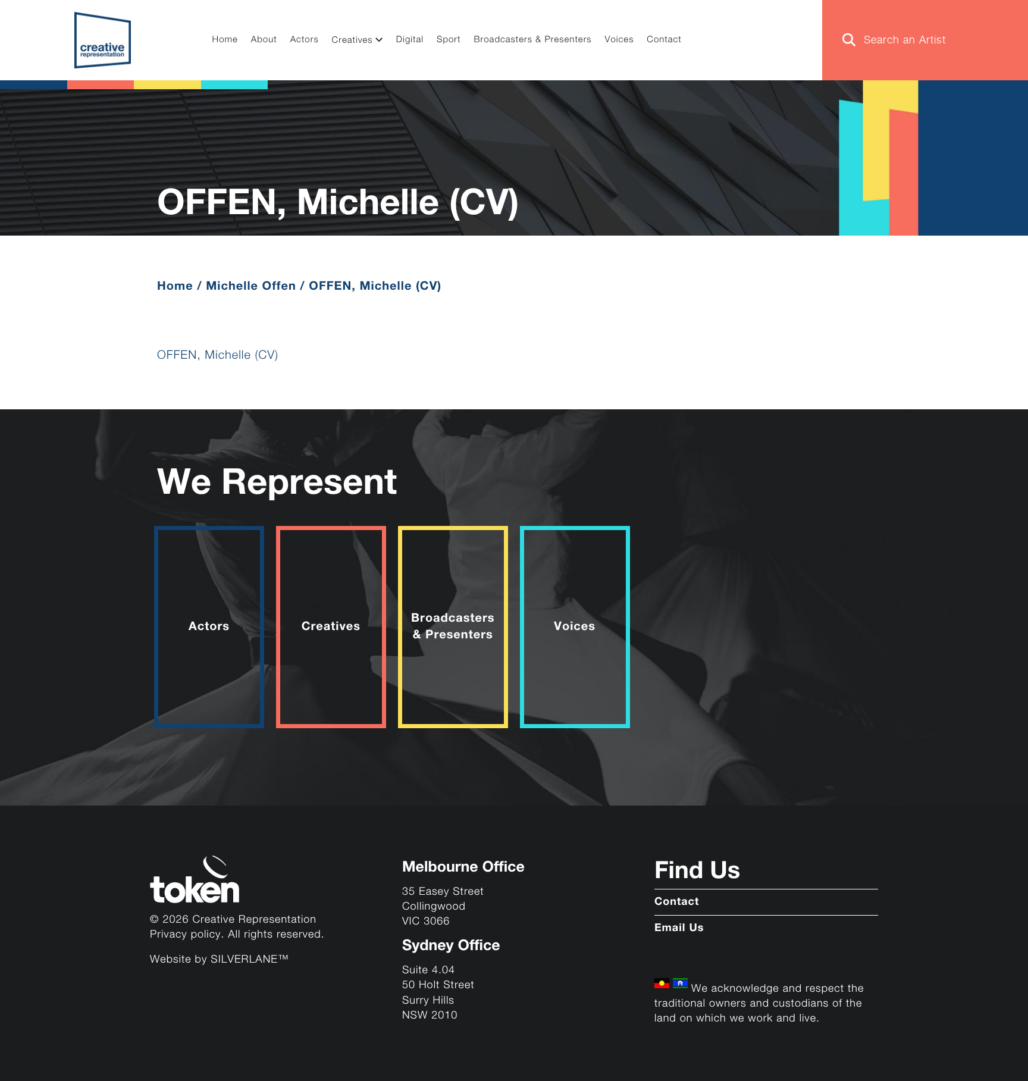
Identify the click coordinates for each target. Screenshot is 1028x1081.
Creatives (352, 40)
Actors (304, 40)
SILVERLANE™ (250, 960)
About (264, 40)
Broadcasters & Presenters (533, 40)
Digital (410, 40)
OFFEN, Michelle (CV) (217, 355)
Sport (449, 40)
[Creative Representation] (102, 40)
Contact (664, 40)
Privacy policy (185, 935)
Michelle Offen (251, 286)
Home (225, 40)
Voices (619, 40)
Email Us (679, 928)
